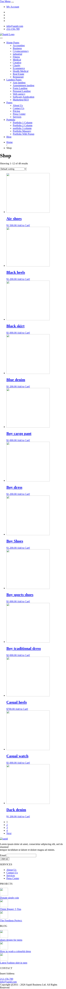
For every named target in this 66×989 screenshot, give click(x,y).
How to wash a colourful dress (15, 951)
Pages (9, 102)
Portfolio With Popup (23, 134)
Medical (17, 59)
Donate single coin (9, 897)
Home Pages (12, 42)
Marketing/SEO (21, 99)
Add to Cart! (23, 225)
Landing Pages (13, 79)
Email (3, 855)
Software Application (23, 96)
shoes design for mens (11, 940)
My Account (12, 6)
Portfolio (10, 119)
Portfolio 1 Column (22, 122)
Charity (16, 65)
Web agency (19, 94)
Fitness (16, 57)
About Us (18, 105)
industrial (17, 54)
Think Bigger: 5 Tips (10, 909)
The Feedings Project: (11, 920)
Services (17, 116)
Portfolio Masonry (22, 131)
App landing (19, 82)
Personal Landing (22, 91)
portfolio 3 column (22, 128)
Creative (17, 62)
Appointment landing (23, 85)
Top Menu (5, 1)
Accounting (19, 45)
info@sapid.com (14, 26)
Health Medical (20, 71)
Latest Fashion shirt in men (13, 962)
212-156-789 (13, 29)
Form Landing (20, 88)
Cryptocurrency (21, 51)
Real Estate (18, 74)
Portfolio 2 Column (22, 125)
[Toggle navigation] (12, 2)
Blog (8, 136)
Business (17, 48)
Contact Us (18, 108)
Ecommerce (19, 68)
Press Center (19, 114)
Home (9, 142)
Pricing (16, 111)
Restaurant (18, 77)
